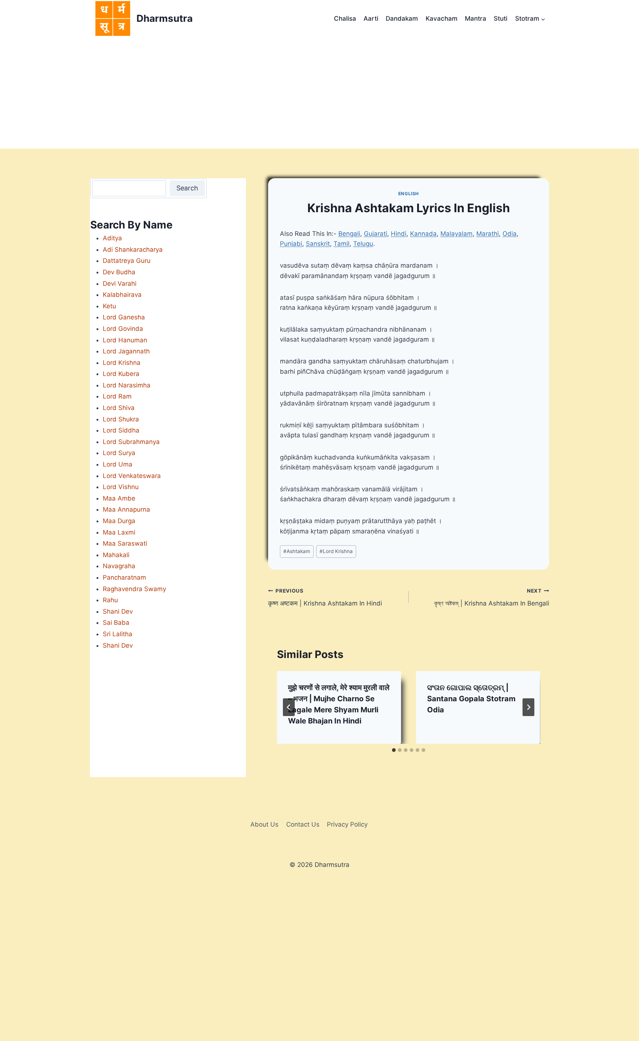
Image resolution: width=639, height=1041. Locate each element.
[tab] (394, 750)
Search (187, 188)
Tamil (341, 243)
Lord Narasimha (127, 385)
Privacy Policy (347, 824)
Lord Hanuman (125, 340)
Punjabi (291, 243)
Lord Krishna (336, 551)
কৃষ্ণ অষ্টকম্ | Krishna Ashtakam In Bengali (491, 597)
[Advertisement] (319, 93)
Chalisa (345, 18)
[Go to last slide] (289, 707)
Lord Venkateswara (132, 475)
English (408, 193)
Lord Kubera (121, 373)
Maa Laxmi (119, 532)
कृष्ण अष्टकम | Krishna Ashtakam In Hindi (326, 597)
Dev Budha (119, 272)
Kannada (423, 233)
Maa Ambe (119, 498)
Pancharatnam (124, 577)
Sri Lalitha (117, 634)
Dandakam (402, 18)
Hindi (398, 233)
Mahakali (116, 555)
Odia (510, 233)
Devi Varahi (119, 283)
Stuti (500, 18)
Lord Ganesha (124, 317)
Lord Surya (119, 453)
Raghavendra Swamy (134, 589)
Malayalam (456, 233)
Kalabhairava (122, 294)
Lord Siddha (121, 430)
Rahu (110, 600)
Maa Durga (119, 521)
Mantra (475, 18)
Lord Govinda (123, 328)
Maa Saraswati (125, 543)
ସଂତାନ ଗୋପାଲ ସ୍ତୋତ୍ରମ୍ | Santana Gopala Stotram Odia (471, 698)
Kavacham (441, 18)
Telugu (363, 243)
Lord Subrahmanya (131, 441)
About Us (264, 824)
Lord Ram (117, 396)
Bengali (349, 233)
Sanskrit (318, 243)
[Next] (528, 707)
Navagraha (119, 566)
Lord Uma (117, 464)
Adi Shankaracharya (133, 249)
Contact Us (303, 824)
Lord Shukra (121, 419)
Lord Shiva (119, 407)
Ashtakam (296, 551)
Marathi (487, 233)
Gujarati (375, 233)
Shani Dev (118, 611)
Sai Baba (116, 622)
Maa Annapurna (126, 509)
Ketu (109, 306)
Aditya (112, 238)
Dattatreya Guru (127, 260)
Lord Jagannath (126, 351)
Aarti (371, 18)
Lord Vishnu (121, 487)
